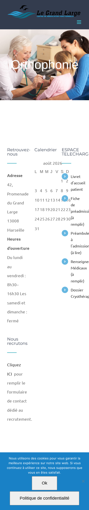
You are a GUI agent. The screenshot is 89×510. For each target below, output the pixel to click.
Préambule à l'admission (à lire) (76, 243)
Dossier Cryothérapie (76, 292)
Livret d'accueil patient (76, 182)
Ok (44, 483)
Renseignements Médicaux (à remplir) (76, 271)
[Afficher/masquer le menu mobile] (79, 22)
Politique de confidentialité (44, 498)
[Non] (83, 481)
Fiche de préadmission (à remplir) (76, 211)
